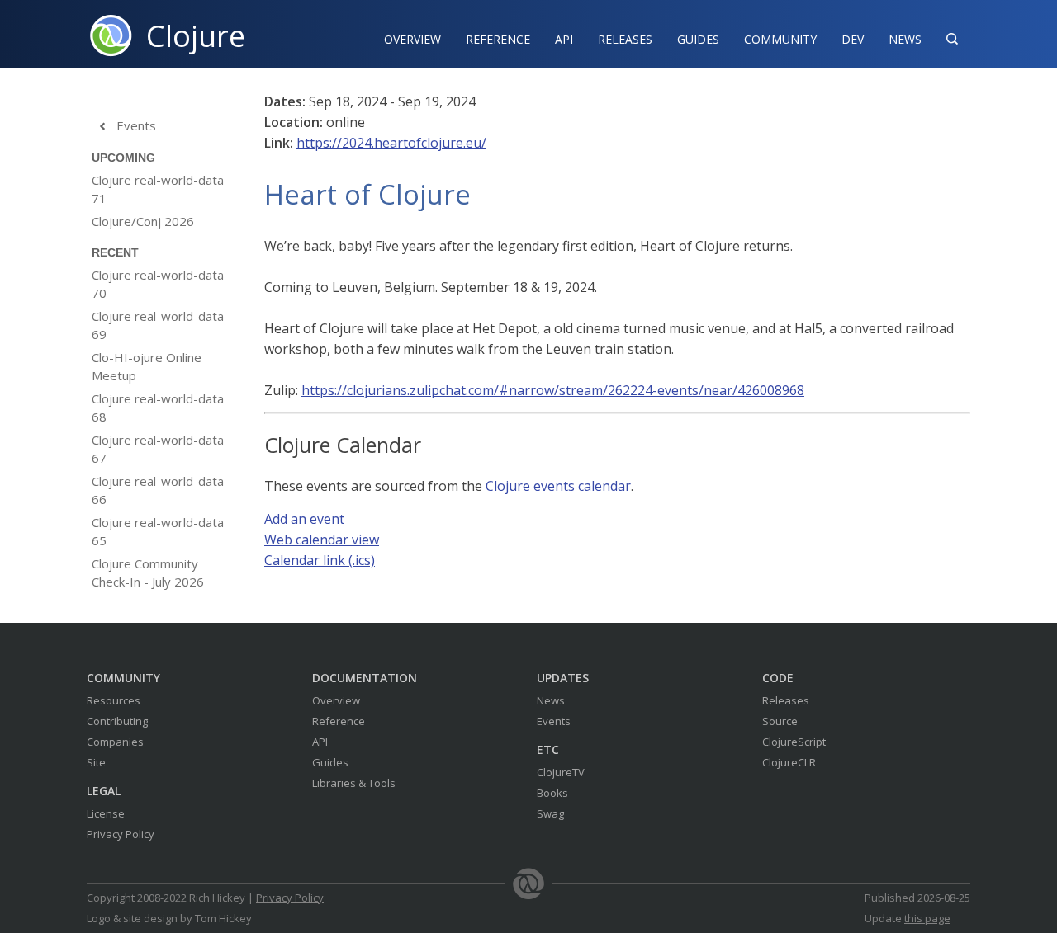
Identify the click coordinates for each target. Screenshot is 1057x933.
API (564, 39)
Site (96, 762)
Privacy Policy (120, 834)
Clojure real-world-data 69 (158, 325)
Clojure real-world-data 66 (158, 490)
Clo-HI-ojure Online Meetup (146, 366)
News (905, 39)
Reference (338, 721)
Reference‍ (498, 39)
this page (927, 918)
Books (552, 792)
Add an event (304, 519)
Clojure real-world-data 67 (158, 448)
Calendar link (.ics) (319, 560)
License (106, 813)
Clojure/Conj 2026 (143, 221)
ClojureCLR (789, 762)
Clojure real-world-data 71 (158, 189)
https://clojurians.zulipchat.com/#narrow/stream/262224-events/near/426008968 (552, 390)
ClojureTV (561, 772)
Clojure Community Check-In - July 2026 (148, 572)
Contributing (117, 721)
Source (780, 721)
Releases (625, 39)
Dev (852, 39)
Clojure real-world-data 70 (158, 283)
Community (780, 39)
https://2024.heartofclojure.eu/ (391, 143)
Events (126, 125)
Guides (698, 39)
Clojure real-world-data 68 (158, 407)
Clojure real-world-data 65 (158, 531)
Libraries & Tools (354, 782)
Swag (550, 813)
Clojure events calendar (558, 486)
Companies (115, 741)
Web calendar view (321, 539)
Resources (113, 700)
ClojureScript (794, 741)
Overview (412, 39)
